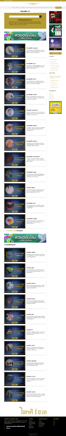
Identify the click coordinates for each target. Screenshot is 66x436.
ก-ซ (54, 420)
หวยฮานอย (31, 7)
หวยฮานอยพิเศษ (42, 423)
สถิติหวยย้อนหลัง (32, 422)
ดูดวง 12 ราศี (51, 97)
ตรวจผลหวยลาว (53, 61)
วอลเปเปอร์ (46, 7)
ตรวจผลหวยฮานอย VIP (54, 67)
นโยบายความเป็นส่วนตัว (35, 433)
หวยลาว (27, 7)
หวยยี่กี (39, 7)
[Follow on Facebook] (60, 0)
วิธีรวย (50, 93)
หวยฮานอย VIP (41, 424)
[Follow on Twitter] (61, 0)
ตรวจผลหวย (17, 7)
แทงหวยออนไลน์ (11, 426)
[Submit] (40, 17)
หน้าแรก (13, 7)
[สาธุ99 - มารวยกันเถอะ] (33, 4)
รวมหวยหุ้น (51, 95)
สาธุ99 (10, 423)
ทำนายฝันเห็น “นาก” (53, 82)
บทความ (50, 7)
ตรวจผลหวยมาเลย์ (53, 69)
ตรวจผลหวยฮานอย (53, 63)
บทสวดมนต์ (51, 99)
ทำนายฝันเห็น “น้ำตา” (54, 85)
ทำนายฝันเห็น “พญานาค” (54, 80)
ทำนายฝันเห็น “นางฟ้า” (54, 87)
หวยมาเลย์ (35, 7)
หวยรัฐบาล (23, 7)
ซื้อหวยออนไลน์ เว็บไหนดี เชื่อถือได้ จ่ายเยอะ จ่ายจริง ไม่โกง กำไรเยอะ (55, 77)
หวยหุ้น (42, 7)
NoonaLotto (31, 427)
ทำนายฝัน (51, 96)
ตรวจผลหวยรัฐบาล (53, 59)
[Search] (53, 8)
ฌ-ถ (54, 422)
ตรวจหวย (30, 420)
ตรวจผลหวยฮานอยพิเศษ (54, 65)
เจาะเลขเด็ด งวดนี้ (11, 230)
